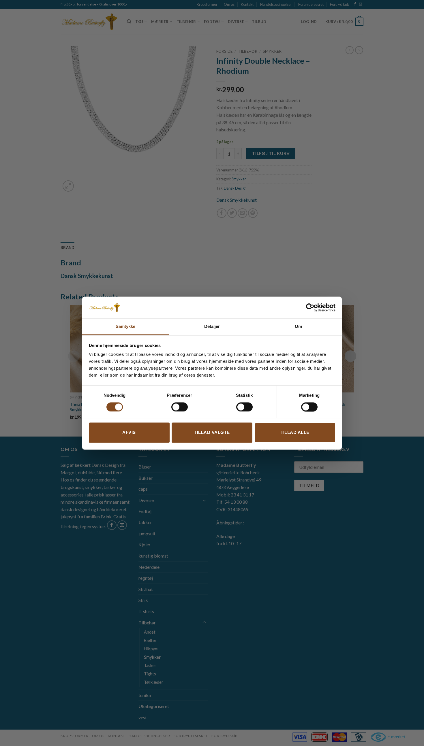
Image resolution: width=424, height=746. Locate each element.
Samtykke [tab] (126, 326)
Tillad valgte (212, 432)
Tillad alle (295, 432)
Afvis (129, 432)
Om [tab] (298, 326)
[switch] (179, 406)
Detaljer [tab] (212, 326)
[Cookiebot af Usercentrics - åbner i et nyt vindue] (310, 307)
